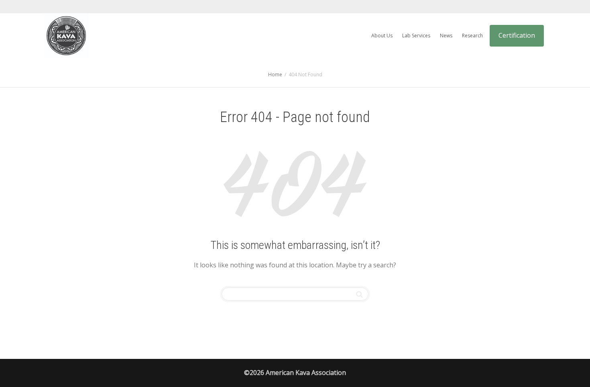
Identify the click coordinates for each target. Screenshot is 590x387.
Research (472, 35)
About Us (382, 35)
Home (275, 74)
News (446, 35)
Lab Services (416, 35)
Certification (516, 35)
